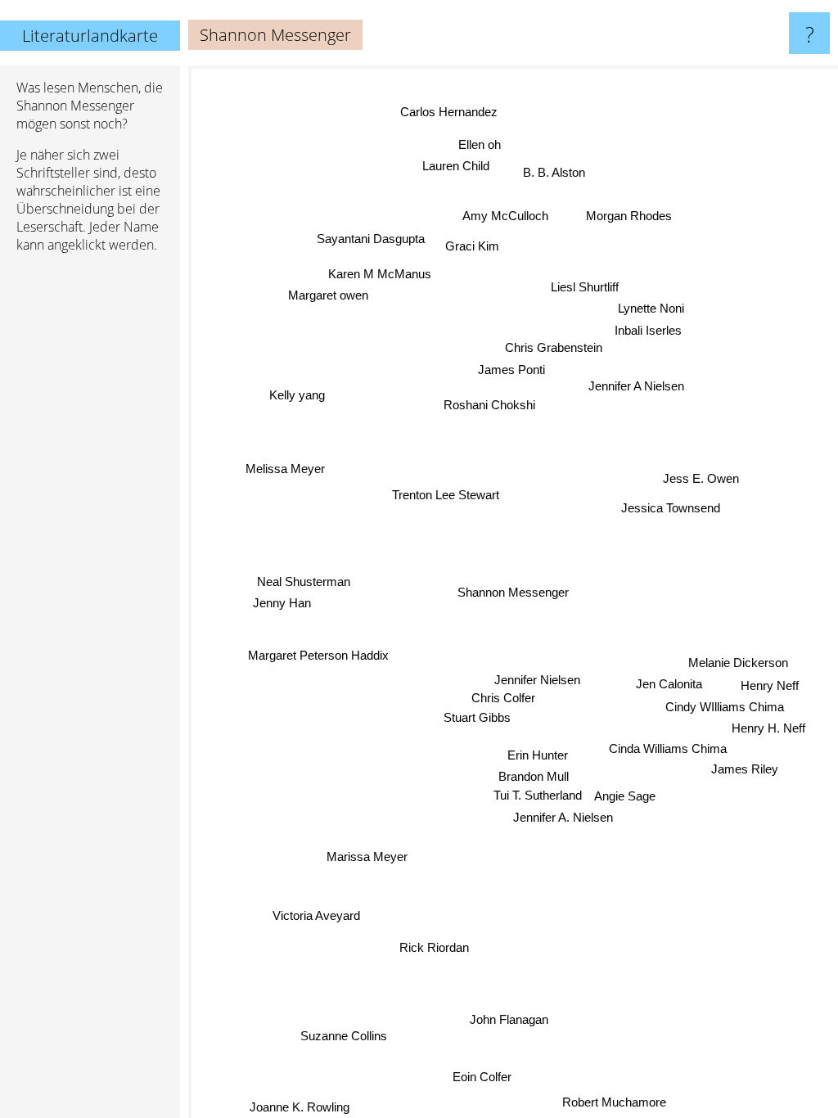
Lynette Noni (651, 309)
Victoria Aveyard (314, 914)
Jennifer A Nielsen (637, 387)
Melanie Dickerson (738, 666)
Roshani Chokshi (490, 404)
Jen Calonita (669, 686)
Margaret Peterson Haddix (318, 653)
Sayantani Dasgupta (372, 237)
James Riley (743, 772)
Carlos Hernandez (450, 111)
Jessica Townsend (671, 510)
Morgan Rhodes (632, 220)
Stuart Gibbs (476, 717)
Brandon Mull (533, 777)
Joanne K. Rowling (299, 1107)
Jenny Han (282, 601)
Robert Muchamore (613, 1103)
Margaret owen (329, 293)
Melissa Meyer (285, 466)
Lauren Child (455, 166)
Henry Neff (770, 689)
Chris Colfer (503, 697)
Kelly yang (298, 392)
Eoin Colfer (480, 1077)
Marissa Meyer (365, 855)
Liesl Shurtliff (585, 287)
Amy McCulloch (506, 216)
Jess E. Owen (701, 480)
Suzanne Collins (342, 1034)
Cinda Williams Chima (667, 752)
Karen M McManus (380, 272)
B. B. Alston (556, 173)
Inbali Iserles (649, 330)
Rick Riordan (433, 946)
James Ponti (511, 369)
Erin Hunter (537, 756)
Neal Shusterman (303, 580)
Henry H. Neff (768, 731)
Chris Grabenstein (553, 347)
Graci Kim (474, 245)
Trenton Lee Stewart (445, 494)
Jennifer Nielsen (536, 679)
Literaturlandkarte (90, 36)
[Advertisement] (90, 516)
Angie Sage (624, 798)
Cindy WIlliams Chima (724, 710)
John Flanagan (508, 1019)
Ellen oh (481, 144)
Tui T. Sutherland (537, 796)
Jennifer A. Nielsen (561, 819)
